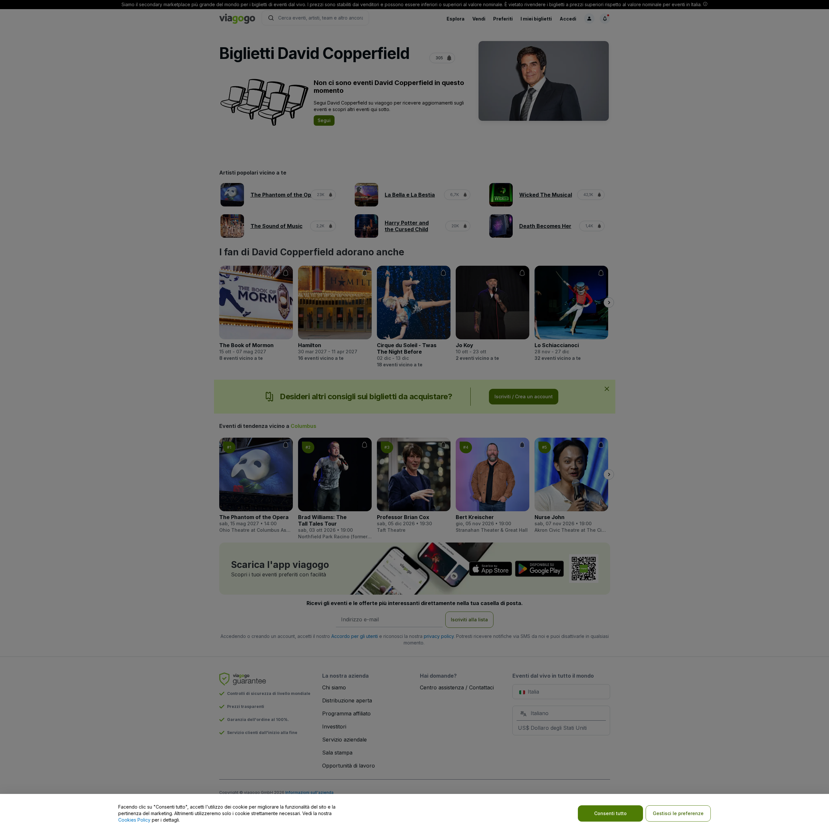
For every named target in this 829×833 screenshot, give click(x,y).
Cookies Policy (134, 820)
